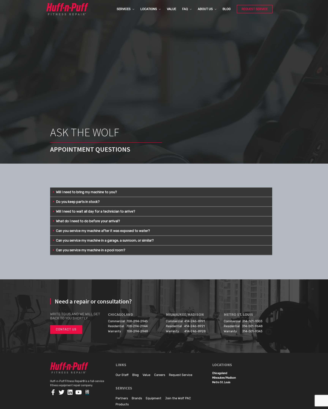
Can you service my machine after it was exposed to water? (103, 231)
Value (146, 375)
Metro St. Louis (221, 382)
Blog (135, 375)
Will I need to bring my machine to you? (86, 192)
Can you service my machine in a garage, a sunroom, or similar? (105, 240)
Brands (137, 398)
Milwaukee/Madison (224, 377)
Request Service (180, 375)
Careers (159, 375)
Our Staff (122, 375)
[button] (161, 192)
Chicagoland (219, 373)
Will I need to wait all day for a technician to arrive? (95, 211)
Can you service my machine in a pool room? (90, 250)
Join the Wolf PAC (178, 398)
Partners (122, 398)
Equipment (153, 398)
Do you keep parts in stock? (78, 202)
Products (122, 404)
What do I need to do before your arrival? (88, 221)
